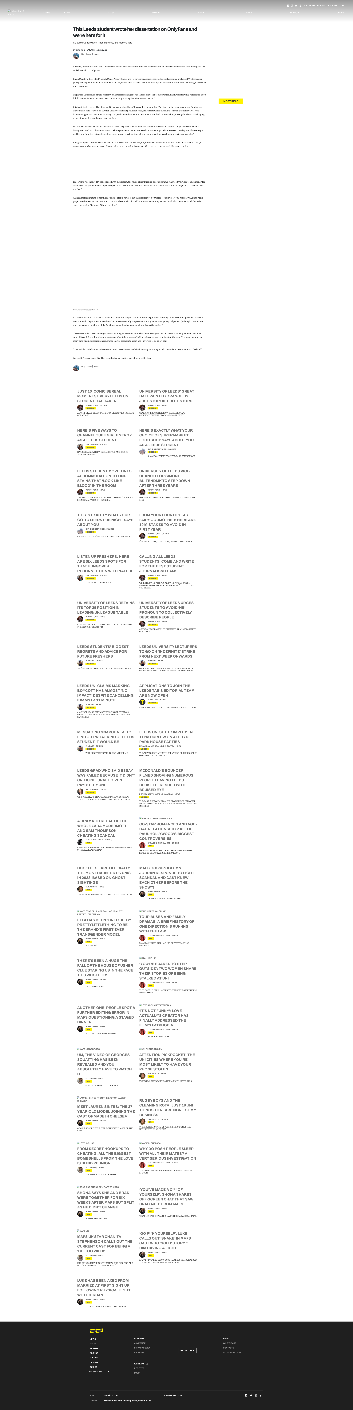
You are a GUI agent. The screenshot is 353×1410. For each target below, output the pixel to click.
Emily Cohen (91, 444)
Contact (321, 5)
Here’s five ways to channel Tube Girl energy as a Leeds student (104, 435)
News (67, 13)
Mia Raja (89, 661)
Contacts (228, 1348)
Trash (111, 13)
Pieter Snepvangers (149, 794)
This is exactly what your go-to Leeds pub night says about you (105, 520)
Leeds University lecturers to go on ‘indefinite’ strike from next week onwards (168, 651)
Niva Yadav (153, 700)
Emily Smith (91, 887)
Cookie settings (232, 1353)
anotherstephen (94, 840)
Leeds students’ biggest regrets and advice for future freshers (103, 651)
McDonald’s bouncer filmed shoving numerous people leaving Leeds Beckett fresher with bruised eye (166, 780)
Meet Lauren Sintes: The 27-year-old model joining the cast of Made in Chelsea (106, 1111)
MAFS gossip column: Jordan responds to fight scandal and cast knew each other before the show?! (166, 877)
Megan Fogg (91, 405)
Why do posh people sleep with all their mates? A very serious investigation (167, 1153)
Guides (340, 13)
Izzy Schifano (92, 789)
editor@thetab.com (173, 1395)
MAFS (164, 892)
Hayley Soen (154, 892)
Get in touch (187, 1350)
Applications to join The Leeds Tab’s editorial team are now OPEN (167, 690)
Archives (139, 1353)
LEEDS (90, 408)
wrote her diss (141, 333)
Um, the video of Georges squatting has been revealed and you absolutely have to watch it (104, 1064)
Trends (248, 13)
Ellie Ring (90, 1078)
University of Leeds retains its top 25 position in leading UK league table (106, 607)
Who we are (309, 5)
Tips (341, 5)
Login (137, 1373)
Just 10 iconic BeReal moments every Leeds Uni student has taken (103, 396)
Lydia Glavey (167, 746)
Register (139, 1368)
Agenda (202, 13)
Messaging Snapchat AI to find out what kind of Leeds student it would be (105, 737)
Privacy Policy (142, 1348)
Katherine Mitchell (158, 449)
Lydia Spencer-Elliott (159, 843)
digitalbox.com (111, 1395)
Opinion (294, 13)
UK (88, 843)
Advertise (332, 5)
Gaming (156, 13)
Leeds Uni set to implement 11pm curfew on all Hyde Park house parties (167, 737)
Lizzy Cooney (86, 54)
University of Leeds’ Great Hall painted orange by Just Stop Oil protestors (166, 396)
